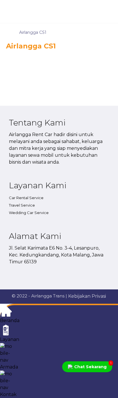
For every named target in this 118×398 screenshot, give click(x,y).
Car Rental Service (26, 197)
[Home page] (7, 32)
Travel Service (22, 205)
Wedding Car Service (29, 212)
